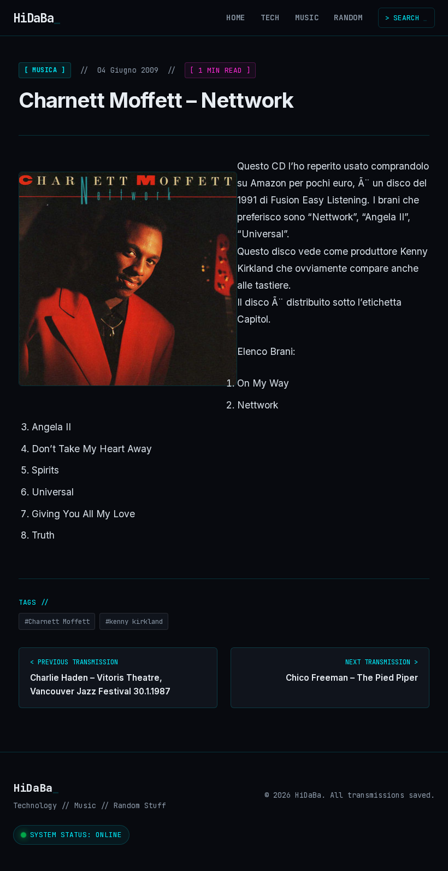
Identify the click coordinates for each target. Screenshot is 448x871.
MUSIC (307, 17)
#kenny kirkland (134, 621)
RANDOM (348, 17)
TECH (270, 17)
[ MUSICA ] (45, 70)
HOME (235, 17)
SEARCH (406, 17)
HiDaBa (36, 18)
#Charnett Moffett (57, 621)
